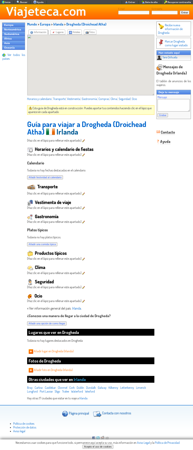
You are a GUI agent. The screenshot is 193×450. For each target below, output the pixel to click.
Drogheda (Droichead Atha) (86, 24)
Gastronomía (89, 99)
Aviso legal (19, 431)
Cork (72, 388)
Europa (8, 24)
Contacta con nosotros (116, 413)
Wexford (90, 391)
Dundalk (91, 388)
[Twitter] (98, 438)
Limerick (141, 388)
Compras (104, 99)
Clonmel (62, 388)
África (8, 38)
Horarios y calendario (39, 99)
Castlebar (50, 388)
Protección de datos (24, 427)
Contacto (168, 132)
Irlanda (58, 24)
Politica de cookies (23, 423)
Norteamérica (12, 29)
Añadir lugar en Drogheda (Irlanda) (53, 351)
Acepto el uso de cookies (98, 446)
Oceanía (9, 47)
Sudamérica (11, 34)
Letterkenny (127, 388)
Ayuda (165, 141)
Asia (7, 43)
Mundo (32, 24)
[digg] (107, 438)
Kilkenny (113, 388)
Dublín (80, 388)
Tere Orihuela (169, 57)
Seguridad (124, 99)
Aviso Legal (143, 443)
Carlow (39, 388)
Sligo (57, 391)
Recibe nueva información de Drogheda (170, 29)
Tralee (65, 391)
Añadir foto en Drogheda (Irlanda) (53, 370)
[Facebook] (93, 438)
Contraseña (157, 8)
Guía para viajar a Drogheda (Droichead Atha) (86, 127)
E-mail (121, 8)
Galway (102, 388)
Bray (30, 388)
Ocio (134, 99)
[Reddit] (102, 438)
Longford (32, 391)
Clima (114, 99)
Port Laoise (46, 391)
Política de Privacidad (167, 443)
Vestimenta (73, 99)
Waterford (77, 391)
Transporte (59, 99)
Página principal (78, 413)
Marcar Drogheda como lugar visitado (176, 43)
